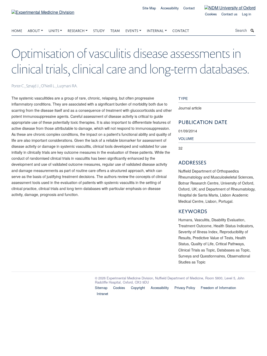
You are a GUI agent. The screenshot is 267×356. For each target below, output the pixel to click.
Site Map (149, 7)
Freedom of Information (218, 287)
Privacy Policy (184, 287)
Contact (189, 7)
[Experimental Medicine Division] (42, 10)
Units (53, 30)
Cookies (211, 13)
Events (131, 30)
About (34, 30)
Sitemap (101, 287)
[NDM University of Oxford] (226, 7)
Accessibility (170, 7)
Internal (155, 30)
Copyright (138, 287)
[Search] (252, 30)
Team (115, 30)
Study (99, 30)
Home (16, 30)
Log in (246, 13)
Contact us (229, 13)
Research (76, 30)
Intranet (102, 293)
